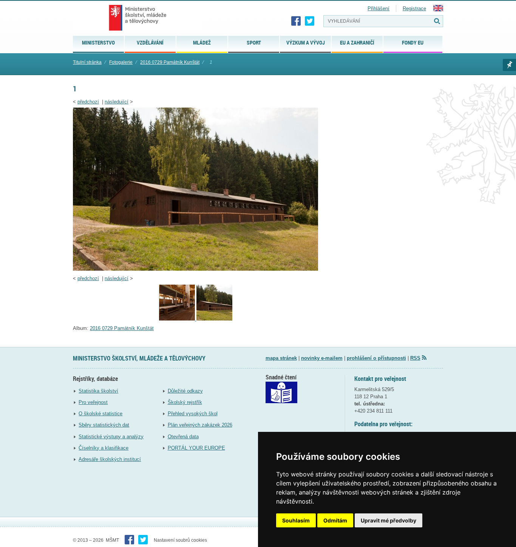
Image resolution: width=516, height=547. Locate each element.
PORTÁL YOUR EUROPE (196, 448)
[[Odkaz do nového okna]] (281, 401)
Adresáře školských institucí (110, 459)
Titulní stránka (87, 62)
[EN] (438, 9)
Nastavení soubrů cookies (180, 540)
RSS (415, 358)
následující (116, 102)
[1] (195, 269)
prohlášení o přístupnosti (376, 358)
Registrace (414, 8)
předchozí (88, 102)
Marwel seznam (509, 65)
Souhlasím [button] (296, 520)
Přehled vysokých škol (193, 413)
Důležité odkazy (185, 391)
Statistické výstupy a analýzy (111, 436)
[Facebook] (296, 21)
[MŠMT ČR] (137, 18)
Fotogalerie (121, 62)
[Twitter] (310, 21)
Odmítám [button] (335, 520)
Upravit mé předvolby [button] (388, 520)
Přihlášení (378, 8)
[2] (177, 319)
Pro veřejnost (93, 402)
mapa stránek (281, 358)
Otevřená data (183, 436)
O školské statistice (100, 413)
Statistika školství (98, 391)
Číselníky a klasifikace (103, 448)
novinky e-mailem (322, 358)
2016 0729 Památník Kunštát (169, 62)
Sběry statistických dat (104, 425)
